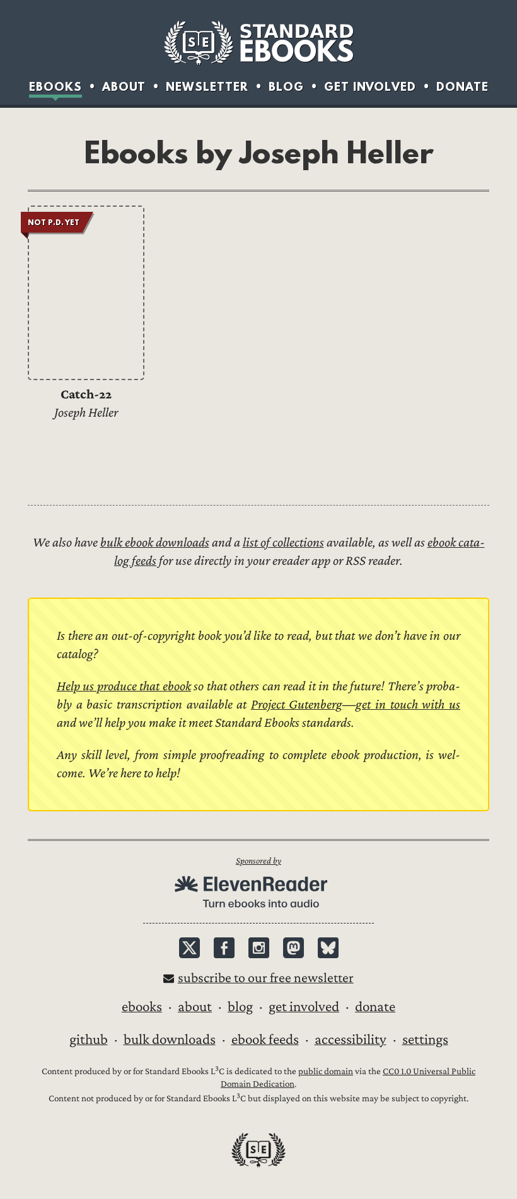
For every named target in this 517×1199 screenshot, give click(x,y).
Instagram (258, 947)
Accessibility (350, 1039)
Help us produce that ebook (124, 686)
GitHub (88, 1039)
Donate (462, 87)
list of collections (283, 542)
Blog (286, 87)
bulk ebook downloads (154, 542)
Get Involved (370, 87)
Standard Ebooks (258, 43)
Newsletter (207, 87)
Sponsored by (258, 861)
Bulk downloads (170, 1039)
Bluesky (328, 947)
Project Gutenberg (297, 704)
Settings (425, 1039)
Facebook (224, 947)
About (124, 87)
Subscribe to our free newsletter (266, 978)
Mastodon (293, 947)
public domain (325, 1071)
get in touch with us (408, 704)
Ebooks (55, 87)
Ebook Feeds (265, 1039)
